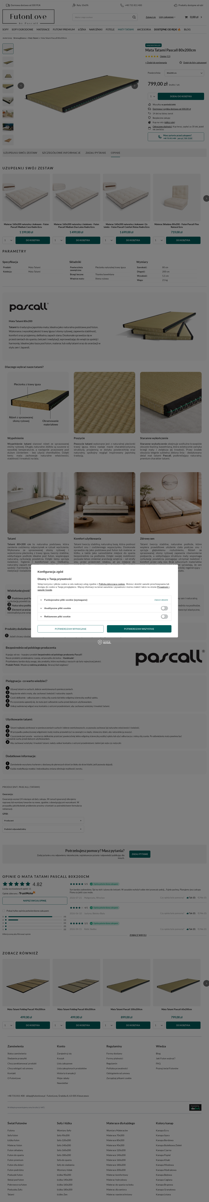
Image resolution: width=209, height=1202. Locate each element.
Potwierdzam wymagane (70, 628)
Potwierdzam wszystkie (139, 628)
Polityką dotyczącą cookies (112, 584)
